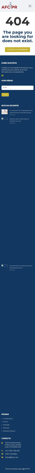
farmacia (12, 114)
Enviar (5, 94)
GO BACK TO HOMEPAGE (17, 49)
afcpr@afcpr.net (11, 457)
